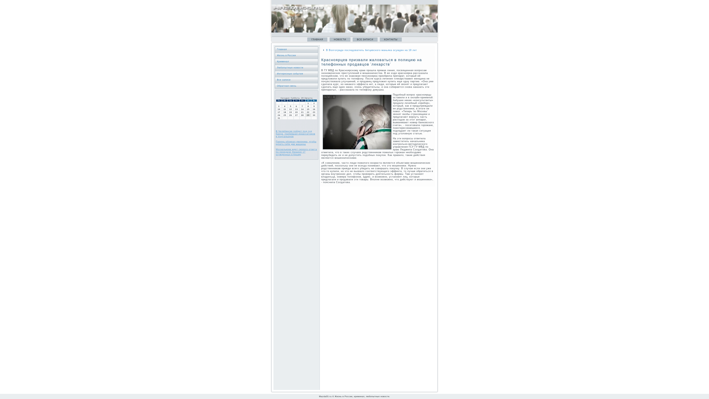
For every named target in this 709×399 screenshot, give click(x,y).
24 (279, 115)
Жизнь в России (286, 55)
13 (296, 109)
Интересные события (290, 73)
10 (279, 109)
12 (290, 109)
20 (296, 112)
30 (314, 115)
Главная (317, 39)
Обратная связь (286, 86)
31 (279, 118)
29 (308, 115)
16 (314, 109)
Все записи (365, 39)
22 (308, 112)
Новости (340, 39)
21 (302, 112)
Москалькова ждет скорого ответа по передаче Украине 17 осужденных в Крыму (296, 152)
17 (279, 112)
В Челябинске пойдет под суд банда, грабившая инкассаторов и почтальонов (295, 134)
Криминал (283, 61)
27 (296, 115)
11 (285, 109)
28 (302, 115)
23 (314, 112)
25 (285, 115)
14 (302, 109)
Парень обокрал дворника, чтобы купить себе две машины (296, 143)
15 (308, 109)
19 (290, 112)
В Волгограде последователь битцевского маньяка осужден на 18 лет (371, 50)
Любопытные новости (290, 67)
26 (290, 115)
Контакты (391, 39)
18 (285, 112)
